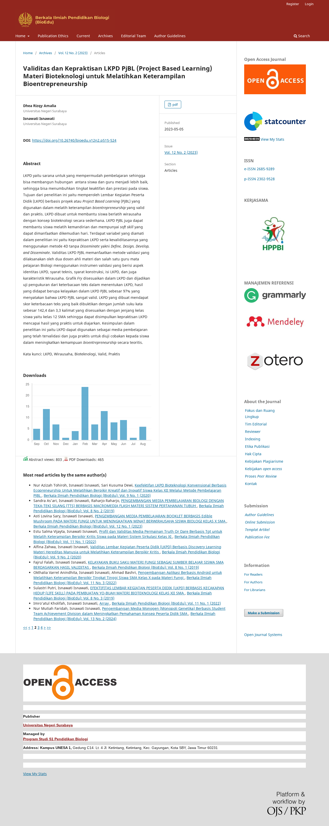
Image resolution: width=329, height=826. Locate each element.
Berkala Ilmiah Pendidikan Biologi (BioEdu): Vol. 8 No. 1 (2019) (145, 567)
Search (303, 35)
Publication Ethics (53, 35)
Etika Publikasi (257, 446)
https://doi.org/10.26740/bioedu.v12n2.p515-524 (74, 140)
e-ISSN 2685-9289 (259, 168)
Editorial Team (133, 35)
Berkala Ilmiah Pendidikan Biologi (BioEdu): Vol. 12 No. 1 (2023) (87, 526)
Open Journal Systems (263, 634)
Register (292, 4)
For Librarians (254, 589)
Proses (261, 476)
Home (20, 35)
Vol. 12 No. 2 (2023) (73, 53)
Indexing (252, 438)
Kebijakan (263, 468)
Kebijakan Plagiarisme (264, 461)
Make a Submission (264, 613)
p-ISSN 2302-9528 (259, 178)
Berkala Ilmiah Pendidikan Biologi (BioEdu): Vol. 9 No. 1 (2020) (97, 495)
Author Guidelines (170, 35)
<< (25, 627)
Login (309, 4)
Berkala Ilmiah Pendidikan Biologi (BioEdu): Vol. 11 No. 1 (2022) (166, 603)
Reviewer (253, 431)
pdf (175, 104)
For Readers (253, 574)
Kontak (251, 483)
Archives (105, 35)
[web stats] (252, 139)
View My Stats (272, 139)
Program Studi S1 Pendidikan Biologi (55, 739)
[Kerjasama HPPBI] (273, 261)
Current (83, 35)
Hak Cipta (253, 453)
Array (104, 603)
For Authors (253, 582)
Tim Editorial (256, 424)
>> (49, 627)
